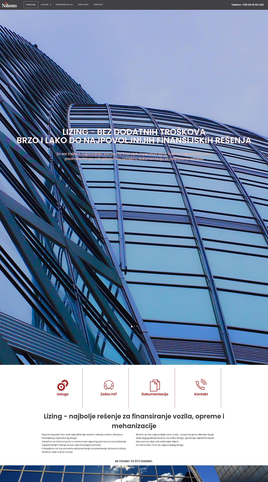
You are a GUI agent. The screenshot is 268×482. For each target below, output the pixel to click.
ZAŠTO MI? (83, 4)
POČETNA (31, 4)
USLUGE (45, 4)
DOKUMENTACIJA (64, 4)
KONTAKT (98, 4)
